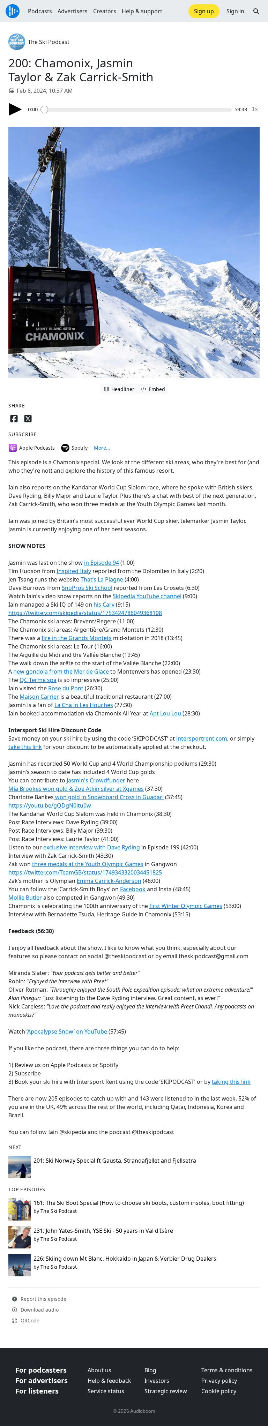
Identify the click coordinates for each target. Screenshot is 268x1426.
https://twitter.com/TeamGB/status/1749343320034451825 (85, 872)
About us (99, 1370)
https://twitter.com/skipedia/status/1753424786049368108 (85, 613)
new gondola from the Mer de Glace (61, 671)
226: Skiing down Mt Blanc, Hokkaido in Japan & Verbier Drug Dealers (125, 1258)
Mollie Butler (25, 897)
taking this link (231, 1082)
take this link (25, 747)
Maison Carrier (39, 696)
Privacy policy (219, 1380)
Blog (150, 1370)
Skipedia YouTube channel (147, 596)
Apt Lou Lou (165, 713)
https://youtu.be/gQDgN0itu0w (49, 805)
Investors (156, 1380)
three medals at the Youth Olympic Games (87, 864)
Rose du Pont (65, 688)
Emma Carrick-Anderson (109, 881)
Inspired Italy (74, 571)
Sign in (235, 11)
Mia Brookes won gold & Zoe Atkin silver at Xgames (76, 789)
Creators (104, 11)
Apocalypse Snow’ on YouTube (67, 1031)
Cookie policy (218, 1391)
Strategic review (165, 1391)
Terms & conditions (227, 1370)
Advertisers (73, 11)
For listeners (37, 1391)
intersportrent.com (201, 738)
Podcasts (40, 11)
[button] (256, 11)
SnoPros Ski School (87, 588)
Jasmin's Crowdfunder (96, 780)
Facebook (133, 889)
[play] (15, 109)
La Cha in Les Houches (83, 705)
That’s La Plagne (102, 579)
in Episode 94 (101, 562)
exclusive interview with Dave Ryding (91, 847)
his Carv (104, 604)
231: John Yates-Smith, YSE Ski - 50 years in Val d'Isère (103, 1230)
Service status (106, 1391)
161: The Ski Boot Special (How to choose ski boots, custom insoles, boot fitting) (139, 1203)
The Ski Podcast (48, 42)
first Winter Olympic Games (185, 906)
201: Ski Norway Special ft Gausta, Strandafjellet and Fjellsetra (115, 1160)
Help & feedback (109, 1380)
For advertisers (41, 1380)
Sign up (204, 11)
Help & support (142, 11)
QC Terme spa (38, 680)
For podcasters (41, 1370)
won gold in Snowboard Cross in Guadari (109, 797)
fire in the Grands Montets (77, 638)
